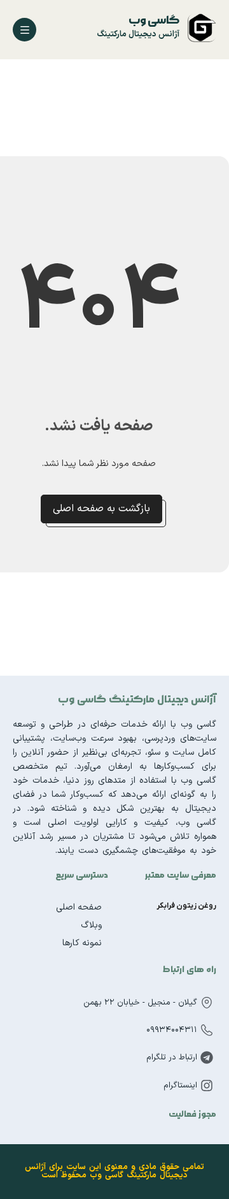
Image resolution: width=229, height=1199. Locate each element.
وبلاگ (91, 925)
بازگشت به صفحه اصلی (101, 508)
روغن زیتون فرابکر (186, 906)
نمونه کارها (82, 943)
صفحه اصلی (79, 907)
